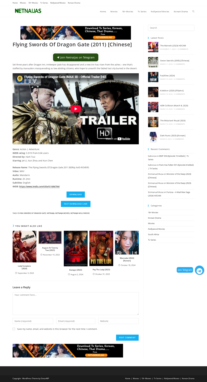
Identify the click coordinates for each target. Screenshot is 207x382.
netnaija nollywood (80, 213)
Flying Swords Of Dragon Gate (32, 213)
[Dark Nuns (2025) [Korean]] (153, 137)
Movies (23, 3)
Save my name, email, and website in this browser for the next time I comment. (57, 328)
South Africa (153, 234)
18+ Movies (33, 3)
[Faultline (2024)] (153, 77)
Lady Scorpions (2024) (24, 267)
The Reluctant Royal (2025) (172, 120)
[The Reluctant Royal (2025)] (153, 122)
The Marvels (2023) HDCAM (173, 45)
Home (15, 3)
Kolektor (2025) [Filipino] (172, 90)
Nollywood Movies (58, 3)
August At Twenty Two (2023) (50, 249)
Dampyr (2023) (75, 270)
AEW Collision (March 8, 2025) (174, 105)
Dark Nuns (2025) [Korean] (172, 135)
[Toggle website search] (193, 11)
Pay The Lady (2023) (101, 269)
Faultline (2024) (167, 75)
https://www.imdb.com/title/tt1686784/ (39, 186)
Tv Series (44, 3)
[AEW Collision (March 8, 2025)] (153, 107)
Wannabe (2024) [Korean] (127, 259)
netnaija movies (62, 213)
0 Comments (183, 49)
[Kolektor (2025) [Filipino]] (153, 92)
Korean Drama (74, 3)
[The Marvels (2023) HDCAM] (153, 47)
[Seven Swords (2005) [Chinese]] (153, 62)
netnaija (50, 213)
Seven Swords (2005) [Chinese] (174, 60)
